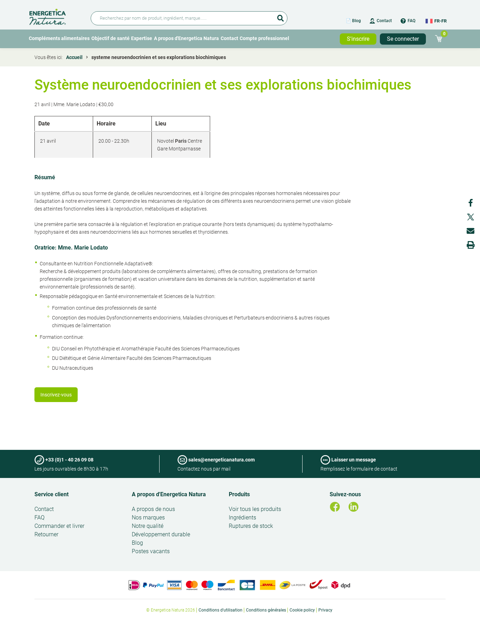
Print (470, 245)
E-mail (470, 231)
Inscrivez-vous (56, 394)
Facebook (470, 203)
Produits (239, 494)
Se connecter (403, 38)
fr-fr (440, 21)
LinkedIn (353, 507)
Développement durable (161, 534)
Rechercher (280, 16)
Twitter (470, 217)
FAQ (411, 20)
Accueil (74, 57)
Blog (137, 542)
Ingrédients (242, 517)
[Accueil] (56, 15)
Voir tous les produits (255, 509)
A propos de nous (153, 509)
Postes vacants (151, 551)
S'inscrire (358, 38)
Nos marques (148, 517)
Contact (384, 20)
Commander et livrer (59, 526)
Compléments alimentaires (59, 38)
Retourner (46, 534)
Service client (51, 494)
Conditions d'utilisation (220, 610)
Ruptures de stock (251, 526)
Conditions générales (266, 610)
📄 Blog (353, 20)
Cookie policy (302, 610)
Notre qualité (147, 526)
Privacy (325, 610)
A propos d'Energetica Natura (186, 38)
